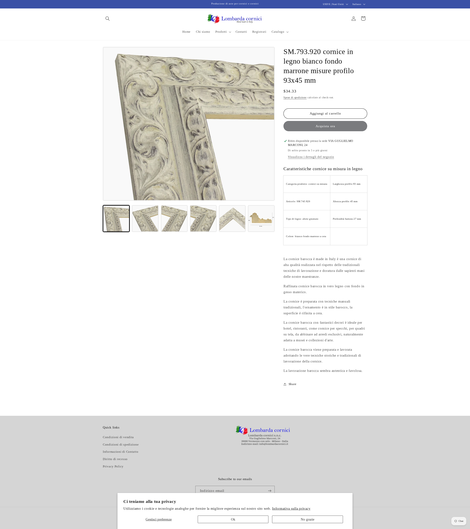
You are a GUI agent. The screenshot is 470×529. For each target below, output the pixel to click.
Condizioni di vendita (118, 437)
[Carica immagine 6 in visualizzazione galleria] (261, 218)
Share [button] (293, 384)
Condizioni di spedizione (121, 444)
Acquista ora (325, 126)
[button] (108, 18)
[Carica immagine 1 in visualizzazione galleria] (116, 218)
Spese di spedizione (295, 97)
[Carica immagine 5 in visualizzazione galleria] (232, 218)
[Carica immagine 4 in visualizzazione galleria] (203, 218)
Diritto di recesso (115, 459)
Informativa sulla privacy (291, 508)
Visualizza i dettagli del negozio (311, 157)
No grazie (307, 519)
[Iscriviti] (269, 491)
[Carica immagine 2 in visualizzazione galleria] (145, 218)
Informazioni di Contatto (120, 452)
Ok (233, 519)
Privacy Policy (113, 466)
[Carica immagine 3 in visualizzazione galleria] (174, 218)
